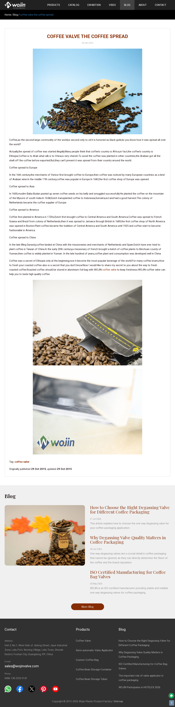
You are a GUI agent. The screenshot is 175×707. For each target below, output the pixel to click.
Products (53, 5)
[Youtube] (55, 688)
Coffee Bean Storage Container (93, 669)
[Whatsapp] (8, 688)
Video (112, 5)
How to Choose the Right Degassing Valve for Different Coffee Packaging (130, 509)
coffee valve (109, 269)
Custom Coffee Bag (87, 659)
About (143, 5)
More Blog (88, 606)
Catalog (73, 5)
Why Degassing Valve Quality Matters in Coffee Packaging (128, 540)
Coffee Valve (83, 640)
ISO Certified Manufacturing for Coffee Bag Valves (128, 574)
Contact (160, 5)
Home (8, 14)
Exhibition (94, 5)
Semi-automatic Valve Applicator (94, 650)
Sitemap (118, 701)
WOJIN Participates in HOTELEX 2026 (139, 687)
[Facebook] (19, 688)
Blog (127, 5)
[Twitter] (31, 688)
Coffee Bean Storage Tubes (91, 679)
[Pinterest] (43, 688)
